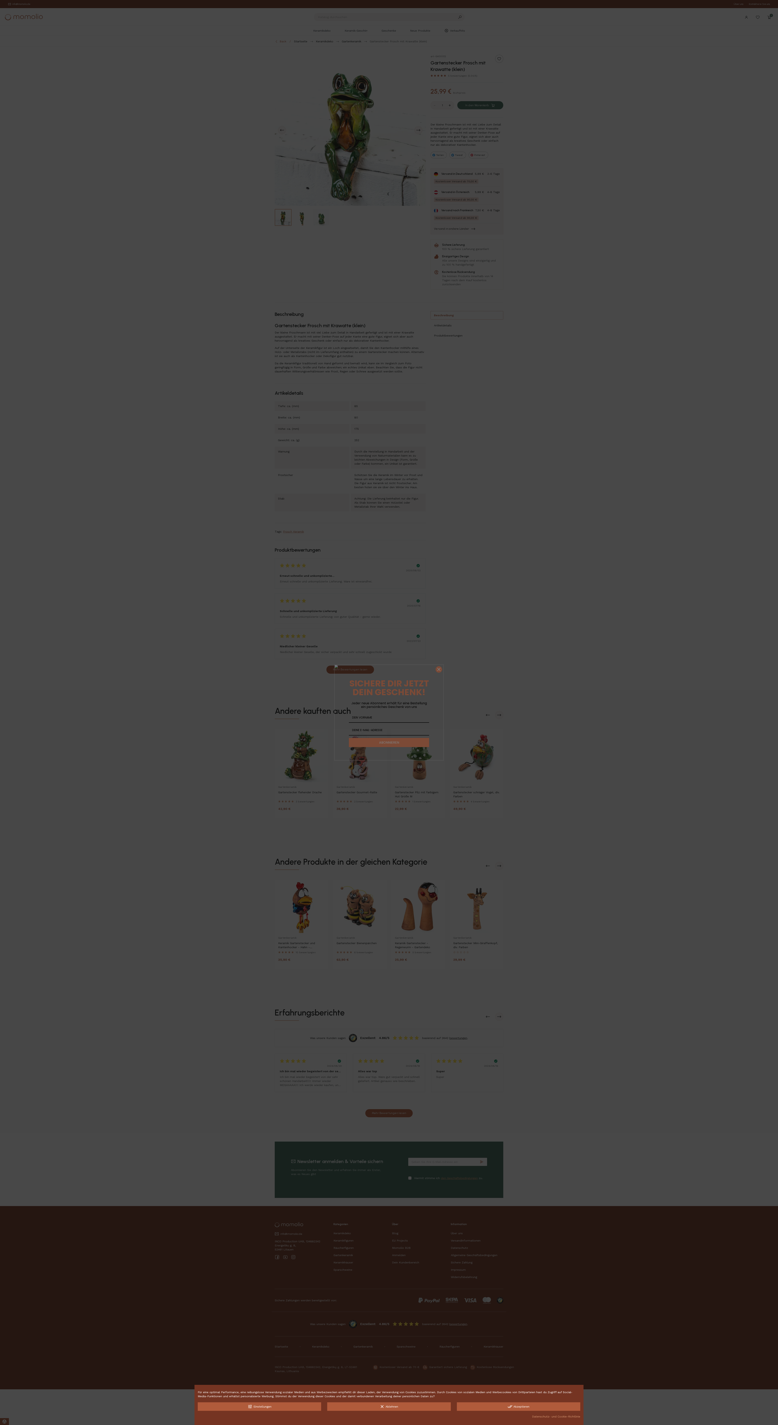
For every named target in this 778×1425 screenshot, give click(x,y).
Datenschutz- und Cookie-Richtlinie (556, 1416)
